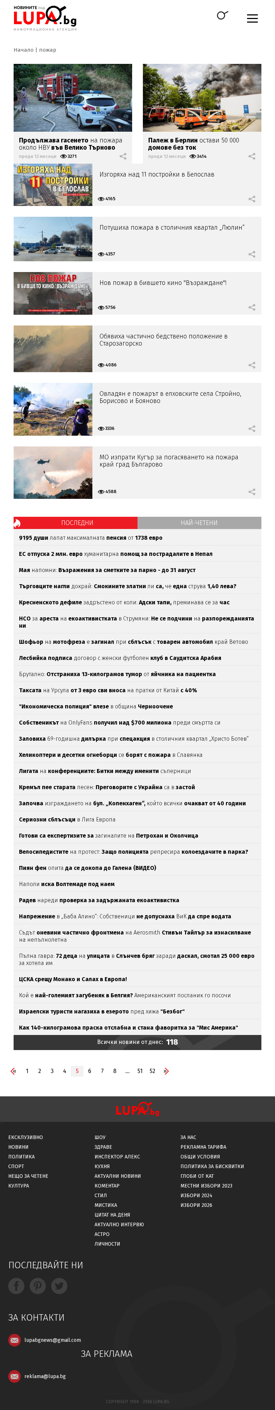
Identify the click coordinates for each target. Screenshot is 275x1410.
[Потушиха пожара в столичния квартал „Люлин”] (53, 239)
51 (140, 1071)
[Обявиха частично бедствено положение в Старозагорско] (53, 348)
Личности (107, 1244)
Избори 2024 (196, 1196)
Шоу (100, 1137)
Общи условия (200, 1157)
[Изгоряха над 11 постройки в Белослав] (53, 185)
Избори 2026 (196, 1205)
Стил (101, 1196)
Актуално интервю (119, 1225)
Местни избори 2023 (206, 1186)
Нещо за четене (28, 1176)
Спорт (16, 1166)
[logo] (45, 18)
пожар (47, 50)
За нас (188, 1137)
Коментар (107, 1186)
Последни (77, 523)
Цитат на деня (112, 1215)
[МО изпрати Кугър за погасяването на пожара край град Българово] (53, 472)
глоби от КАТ (197, 1176)
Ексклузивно (25, 1137)
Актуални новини (118, 1176)
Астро (102, 1234)
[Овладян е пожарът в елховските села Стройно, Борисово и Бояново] (53, 409)
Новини (18, 1147)
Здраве (103, 1147)
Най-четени (199, 523)
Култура (18, 1186)
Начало (24, 50)
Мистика (106, 1205)
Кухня (102, 1166)
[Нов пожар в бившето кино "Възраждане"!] (53, 293)
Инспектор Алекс (117, 1157)
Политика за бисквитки (212, 1166)
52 (152, 1071)
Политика (21, 1157)
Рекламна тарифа (203, 1147)
